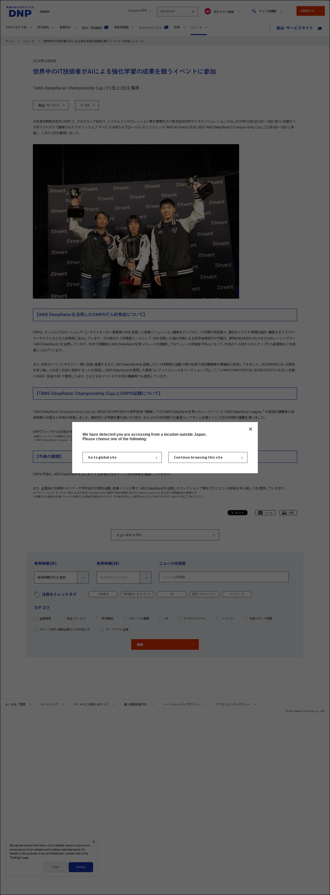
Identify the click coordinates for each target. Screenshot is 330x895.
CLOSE (251, 429)
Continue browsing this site (198, 457)
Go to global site (102, 457)
